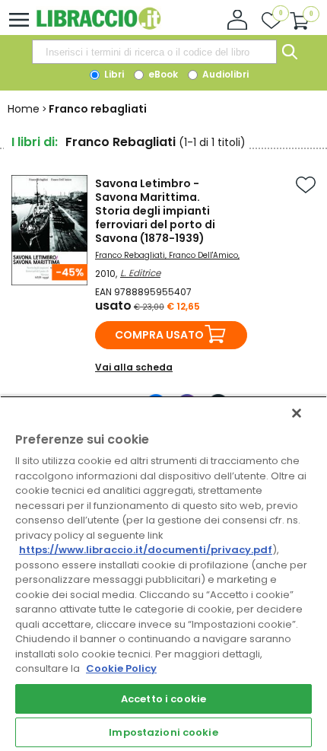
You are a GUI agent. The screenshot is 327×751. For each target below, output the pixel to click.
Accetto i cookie (163, 699)
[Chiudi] (296, 413)
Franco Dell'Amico (203, 255)
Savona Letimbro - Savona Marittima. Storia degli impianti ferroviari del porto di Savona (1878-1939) (155, 211)
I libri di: (34, 142)
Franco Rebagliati (130, 255)
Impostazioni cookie (163, 732)
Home (24, 108)
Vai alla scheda (134, 367)
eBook (162, 74)
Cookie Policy (121, 668)
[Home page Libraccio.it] (98, 26)
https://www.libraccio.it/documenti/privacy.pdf (145, 550)
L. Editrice (140, 272)
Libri (113, 74)
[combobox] (154, 52)
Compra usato (159, 334)
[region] (163, 573)
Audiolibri (224, 74)
